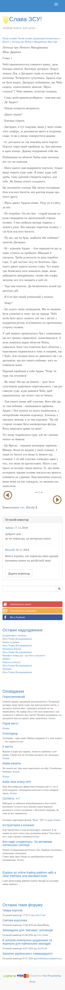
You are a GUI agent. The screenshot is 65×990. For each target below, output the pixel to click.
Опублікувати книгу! (21, 604)
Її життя (7, 746)
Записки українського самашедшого (27, 953)
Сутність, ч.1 (11, 798)
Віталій (10, 550)
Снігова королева (14, 920)
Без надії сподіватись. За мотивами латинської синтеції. (27, 843)
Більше (52, 718)
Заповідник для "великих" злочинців (27, 930)
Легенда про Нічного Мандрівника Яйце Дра (34, 41)
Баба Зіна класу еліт (16, 781)
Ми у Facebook (17, 617)
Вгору (33, 981)
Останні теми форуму (22, 905)
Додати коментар (19, 573)
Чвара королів (12, 910)
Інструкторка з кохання (14, 635)
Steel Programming (52, 975)
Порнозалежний (13, 696)
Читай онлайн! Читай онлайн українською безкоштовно (30, 38)
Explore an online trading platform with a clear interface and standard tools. (29, 874)
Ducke (6, 658)
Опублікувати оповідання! (23, 610)
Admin (9, 528)
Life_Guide (42, 935)
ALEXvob (42, 948)
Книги (5, 41)
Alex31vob (40, 915)
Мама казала (11, 763)
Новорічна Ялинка (11, 648)
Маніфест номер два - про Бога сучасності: (24, 655)
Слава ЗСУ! (25, 18)
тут (22, 507)
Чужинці (7, 668)
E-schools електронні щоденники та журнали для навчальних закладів (27, 941)
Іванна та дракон (10, 642)
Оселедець (10, 733)
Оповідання (13, 691)
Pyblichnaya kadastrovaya (49, 958)
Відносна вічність (11, 662)
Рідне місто (10, 723)
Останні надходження (22, 630)
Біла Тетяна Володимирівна (17, 638)
